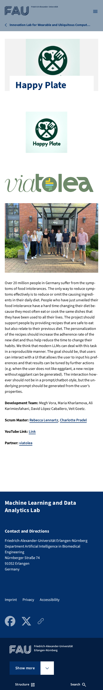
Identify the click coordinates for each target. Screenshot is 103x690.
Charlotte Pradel (73, 420)
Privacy (28, 599)
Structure (22, 684)
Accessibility (49, 599)
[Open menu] (95, 11)
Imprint (11, 599)
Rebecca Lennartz (43, 420)
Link (32, 431)
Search (75, 684)
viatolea (25, 443)
